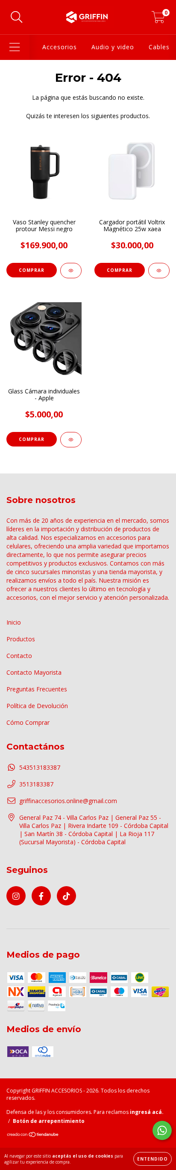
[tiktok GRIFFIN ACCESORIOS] (66, 895)
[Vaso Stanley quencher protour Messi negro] (71, 270)
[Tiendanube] (33, 1135)
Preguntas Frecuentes (36, 689)
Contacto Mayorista (34, 672)
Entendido (152, 1159)
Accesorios (59, 47)
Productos (20, 639)
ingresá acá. (147, 1112)
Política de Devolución (37, 706)
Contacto (19, 656)
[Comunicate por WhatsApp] (162, 1130)
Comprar (31, 439)
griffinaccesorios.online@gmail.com (68, 801)
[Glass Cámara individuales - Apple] (71, 439)
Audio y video (112, 47)
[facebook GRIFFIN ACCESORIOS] (41, 895)
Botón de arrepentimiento (49, 1121)
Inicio (13, 622)
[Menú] (14, 47)
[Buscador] (16, 17)
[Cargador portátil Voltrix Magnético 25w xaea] (159, 270)
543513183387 (39, 767)
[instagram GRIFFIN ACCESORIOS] (16, 895)
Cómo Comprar (28, 722)
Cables (159, 47)
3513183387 (36, 784)
